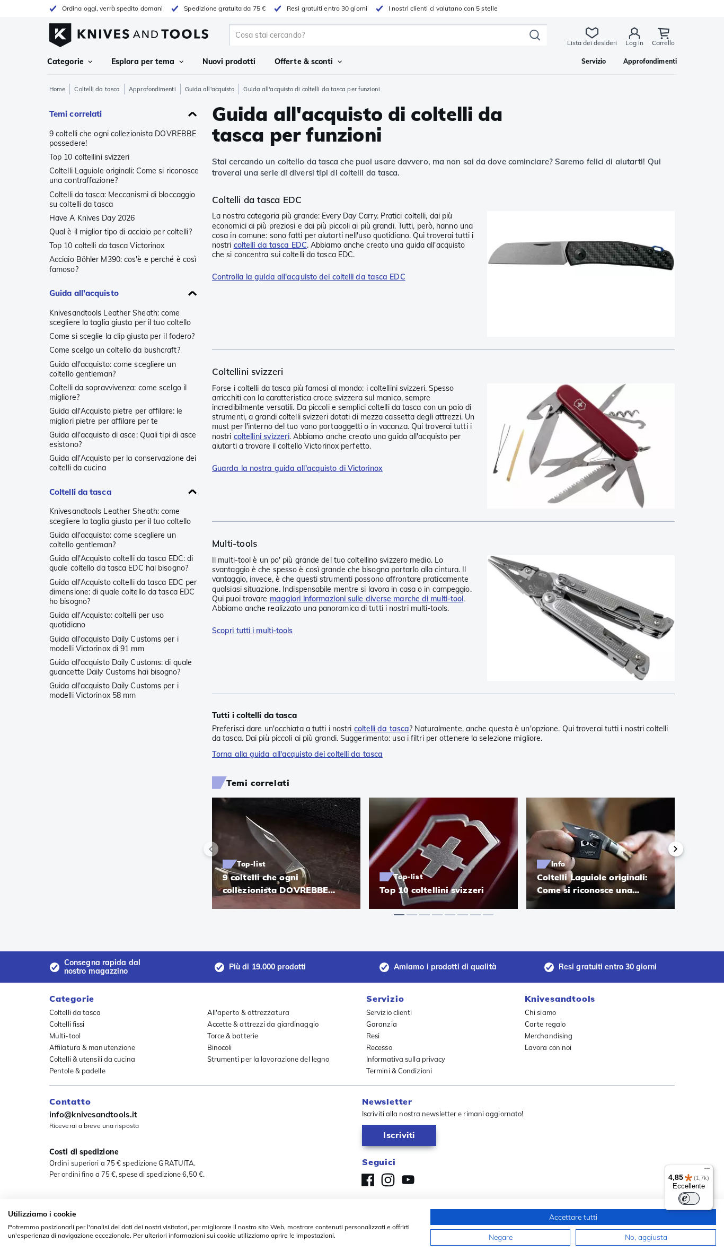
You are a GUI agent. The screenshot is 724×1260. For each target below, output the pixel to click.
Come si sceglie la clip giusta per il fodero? (122, 336)
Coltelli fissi (66, 1024)
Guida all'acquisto (210, 89)
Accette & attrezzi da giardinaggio (263, 1024)
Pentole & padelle (77, 1070)
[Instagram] (388, 1180)
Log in (634, 43)
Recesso (379, 1047)
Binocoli (219, 1047)
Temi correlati (75, 114)
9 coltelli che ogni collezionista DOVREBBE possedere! (122, 138)
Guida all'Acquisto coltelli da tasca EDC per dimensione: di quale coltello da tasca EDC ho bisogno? (123, 592)
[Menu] (707, 1171)
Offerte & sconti (304, 61)
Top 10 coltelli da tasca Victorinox (107, 245)
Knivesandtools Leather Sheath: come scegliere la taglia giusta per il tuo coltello (120, 317)
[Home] (128, 33)
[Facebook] (368, 1180)
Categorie (65, 61)
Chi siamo (540, 1012)
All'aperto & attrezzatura (248, 1012)
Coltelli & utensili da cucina (92, 1059)
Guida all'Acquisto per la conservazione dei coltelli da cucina (122, 462)
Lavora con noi (548, 1047)
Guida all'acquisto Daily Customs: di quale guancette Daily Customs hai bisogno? (120, 667)
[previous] (229, 849)
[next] (658, 849)
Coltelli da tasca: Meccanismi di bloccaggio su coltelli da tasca (122, 199)
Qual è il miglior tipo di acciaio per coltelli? (120, 232)
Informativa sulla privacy (406, 1059)
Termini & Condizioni (399, 1070)
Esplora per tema (143, 61)
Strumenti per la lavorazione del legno (268, 1059)
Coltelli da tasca (97, 89)
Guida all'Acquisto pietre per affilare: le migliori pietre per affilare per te (115, 415)
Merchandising (548, 1035)
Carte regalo (545, 1024)
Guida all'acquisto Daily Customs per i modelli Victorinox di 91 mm (114, 643)
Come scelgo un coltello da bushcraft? (114, 350)
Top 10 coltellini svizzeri (89, 157)
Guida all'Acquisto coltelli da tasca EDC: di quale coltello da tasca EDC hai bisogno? (121, 563)
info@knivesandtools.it (93, 1114)
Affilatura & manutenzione (92, 1047)
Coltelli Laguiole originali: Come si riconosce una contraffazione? (124, 175)
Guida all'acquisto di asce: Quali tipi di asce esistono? (123, 439)
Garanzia (381, 1024)
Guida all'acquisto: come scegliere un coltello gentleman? (112, 369)
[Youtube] (408, 1180)
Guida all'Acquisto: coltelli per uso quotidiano (106, 619)
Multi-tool (65, 1035)
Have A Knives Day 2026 (92, 218)
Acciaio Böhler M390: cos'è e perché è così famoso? (122, 264)
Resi (372, 1035)
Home (57, 89)
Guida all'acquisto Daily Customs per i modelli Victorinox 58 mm (114, 690)
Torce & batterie (233, 1035)
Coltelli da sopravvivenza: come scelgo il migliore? (118, 392)
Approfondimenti (152, 89)
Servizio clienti (389, 1012)
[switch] (689, 1198)
